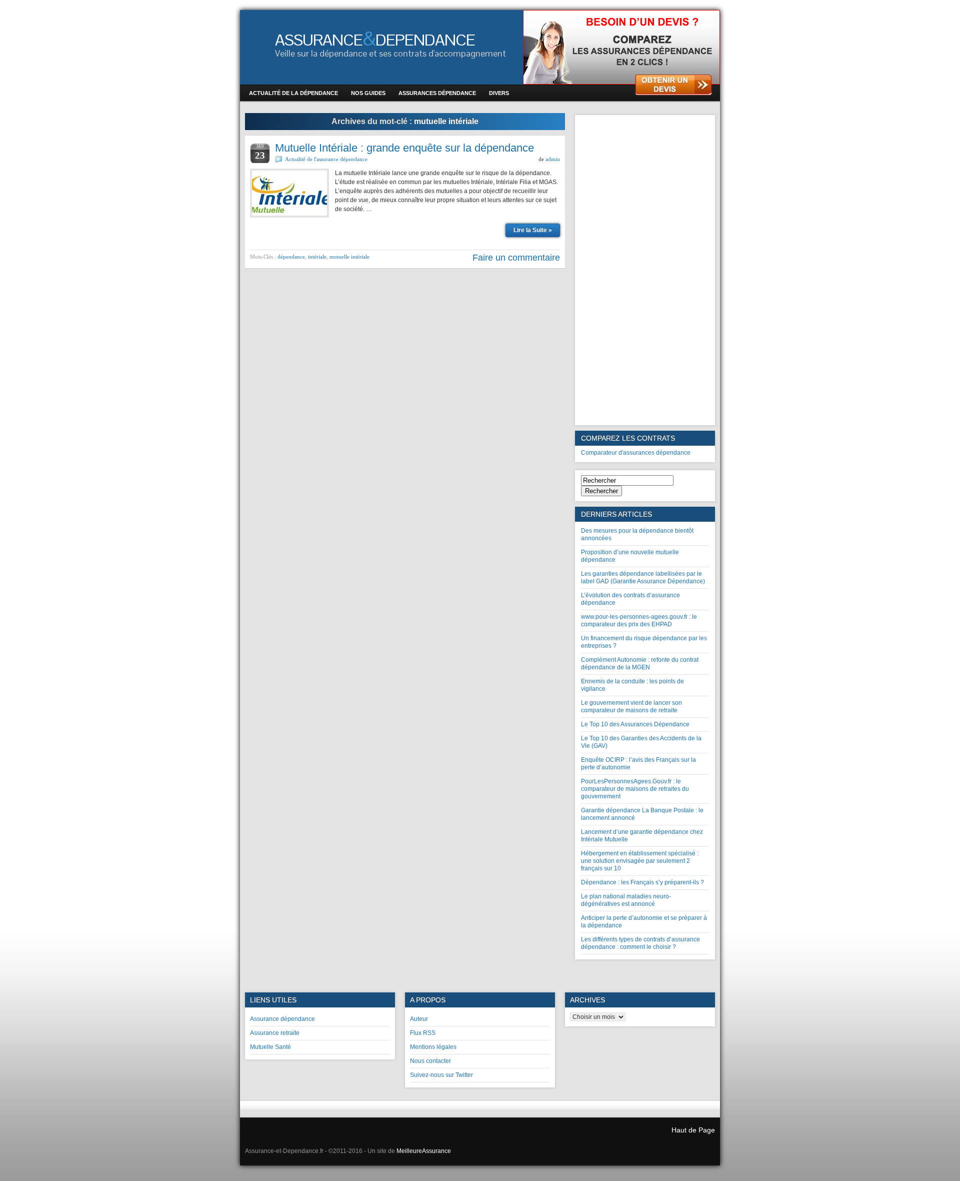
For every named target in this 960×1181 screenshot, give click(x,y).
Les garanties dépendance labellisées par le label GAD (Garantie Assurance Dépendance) (643, 577)
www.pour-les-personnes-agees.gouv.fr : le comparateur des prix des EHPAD (639, 620)
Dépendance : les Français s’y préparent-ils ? (642, 882)
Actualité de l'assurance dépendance (326, 159)
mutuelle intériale (350, 257)
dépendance (291, 257)
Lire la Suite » (533, 230)
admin (553, 159)
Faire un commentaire (516, 258)
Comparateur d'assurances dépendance (635, 452)
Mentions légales (433, 1046)
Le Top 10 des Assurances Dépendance (635, 724)
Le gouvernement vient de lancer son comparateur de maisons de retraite (631, 706)
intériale (317, 257)
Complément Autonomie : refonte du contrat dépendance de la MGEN (639, 663)
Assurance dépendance (282, 1018)
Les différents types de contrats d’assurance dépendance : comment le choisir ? (640, 943)
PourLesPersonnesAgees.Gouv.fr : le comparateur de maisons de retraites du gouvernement (635, 789)
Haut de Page (693, 1130)
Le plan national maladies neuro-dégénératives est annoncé (626, 900)
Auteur (419, 1018)
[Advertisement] (645, 270)
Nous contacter (430, 1060)
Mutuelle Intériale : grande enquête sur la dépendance (404, 148)
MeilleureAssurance (423, 1150)
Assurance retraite (275, 1032)
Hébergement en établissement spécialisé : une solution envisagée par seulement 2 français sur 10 (639, 861)
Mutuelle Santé (270, 1046)
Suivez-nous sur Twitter (441, 1074)
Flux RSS (423, 1032)
